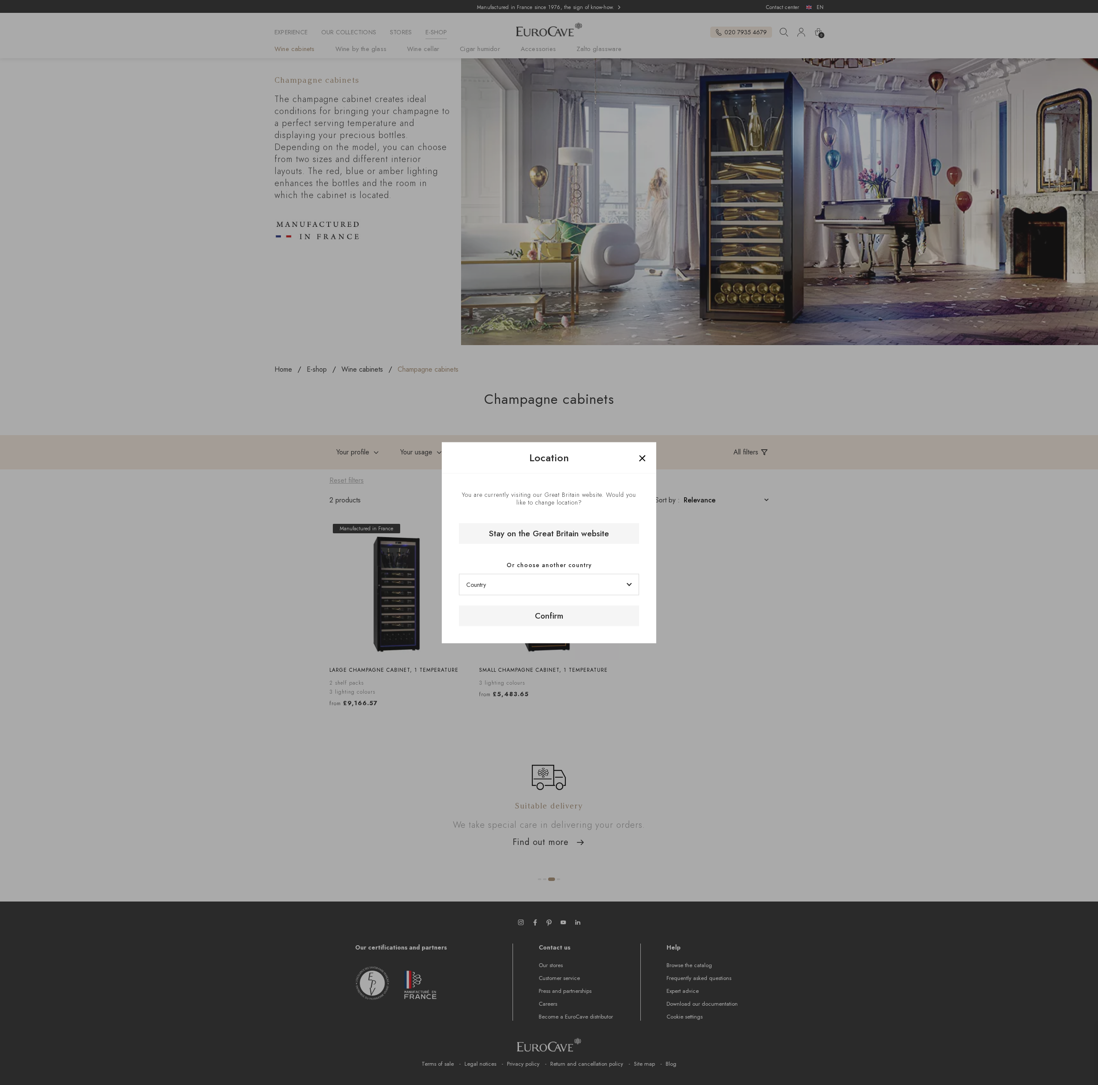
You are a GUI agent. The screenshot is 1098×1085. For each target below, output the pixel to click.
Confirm (549, 616)
